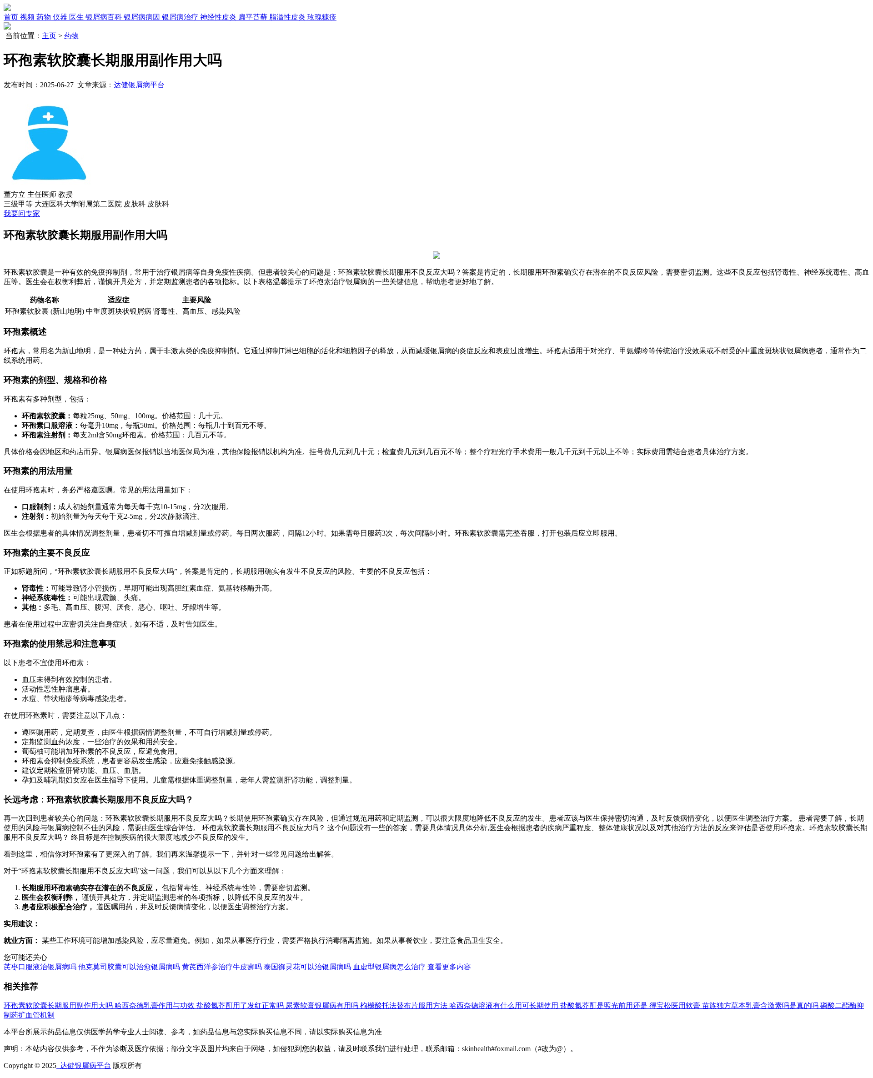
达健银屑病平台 (139, 85)
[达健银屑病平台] (7, 8)
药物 (71, 36)
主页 (49, 36)
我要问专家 (22, 213)
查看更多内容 (449, 967)
